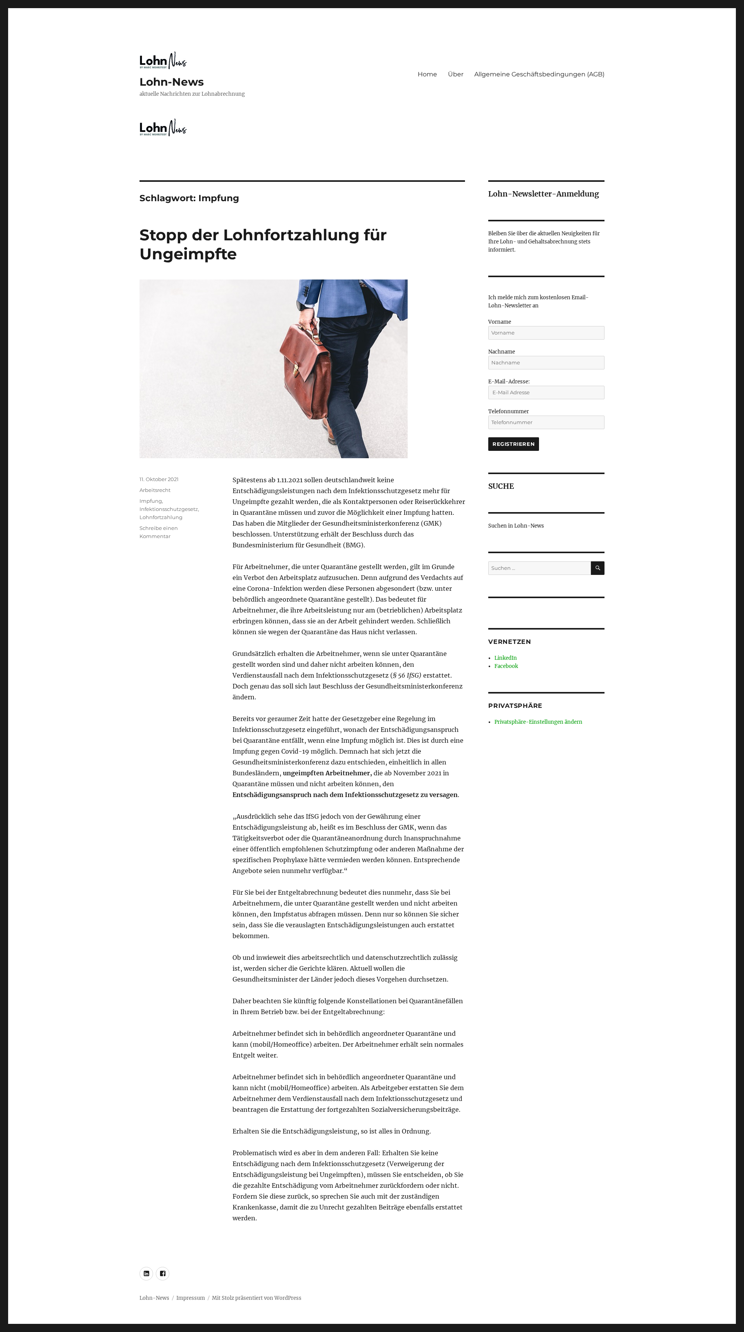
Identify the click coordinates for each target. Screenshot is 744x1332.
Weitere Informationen (372, 813)
